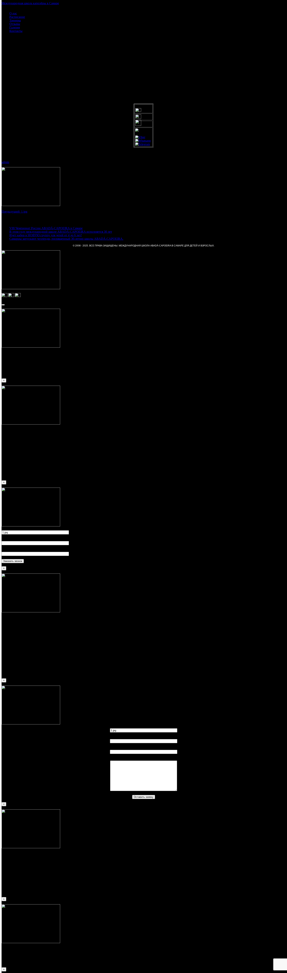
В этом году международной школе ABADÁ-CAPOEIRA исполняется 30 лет (60, 231)
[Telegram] (142, 144)
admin (5, 162)
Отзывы (14, 24)
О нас (13, 13)
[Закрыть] (3, 304)
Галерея (14, 27)
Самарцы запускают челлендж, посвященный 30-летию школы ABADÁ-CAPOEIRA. (66, 238)
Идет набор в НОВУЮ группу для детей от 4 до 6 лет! (45, 235)
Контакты (15, 31)
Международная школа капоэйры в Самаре (30, 3)
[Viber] (140, 137)
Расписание (17, 17)
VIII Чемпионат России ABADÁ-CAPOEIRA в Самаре (46, 228)
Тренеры (15, 20)
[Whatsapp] (143, 140)
